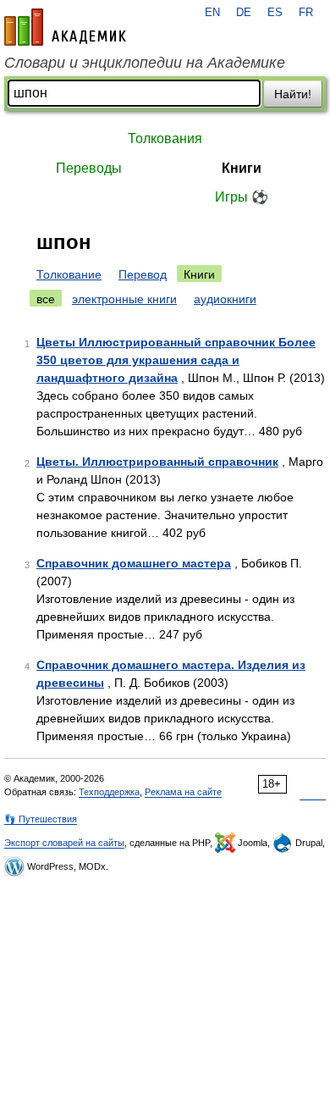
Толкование (69, 274)
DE (243, 13)
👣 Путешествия (40, 819)
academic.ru (65, 27)
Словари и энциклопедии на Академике (144, 62)
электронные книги (124, 299)
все (45, 299)
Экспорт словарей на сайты (64, 843)
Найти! (292, 94)
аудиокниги (225, 299)
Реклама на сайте (183, 792)
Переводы (89, 168)
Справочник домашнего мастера (133, 563)
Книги (241, 168)
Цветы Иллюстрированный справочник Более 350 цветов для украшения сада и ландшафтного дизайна (176, 359)
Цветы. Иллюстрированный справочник (157, 461)
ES (275, 13)
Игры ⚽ (241, 197)
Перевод (142, 274)
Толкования (165, 138)
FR (306, 13)
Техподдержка (109, 792)
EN (212, 13)
